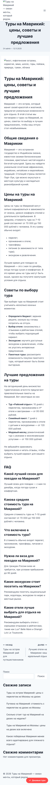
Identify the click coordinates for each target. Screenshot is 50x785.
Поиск (6, 671)
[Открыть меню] (44, 10)
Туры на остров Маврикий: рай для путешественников (13, 652)
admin (8, 49)
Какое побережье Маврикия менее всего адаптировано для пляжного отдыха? (25, 740)
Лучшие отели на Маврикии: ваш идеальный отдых (37, 651)
